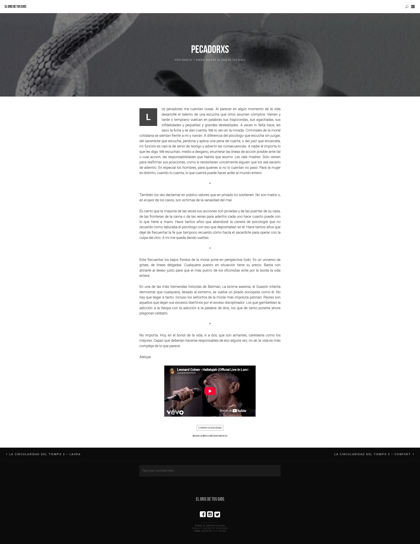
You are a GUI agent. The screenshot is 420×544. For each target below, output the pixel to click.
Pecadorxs (210, 49)
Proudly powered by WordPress (210, 528)
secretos (223, 435)
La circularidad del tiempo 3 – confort (372, 454)
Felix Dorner (219, 531)
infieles (207, 435)
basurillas (198, 435)
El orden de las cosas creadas (210, 427)
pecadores (215, 435)
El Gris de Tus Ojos (15, 6)
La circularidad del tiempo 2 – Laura (45, 454)
